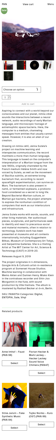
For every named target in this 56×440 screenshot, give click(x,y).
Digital (38, 294)
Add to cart (28, 104)
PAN (4, 4)
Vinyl (23, 297)
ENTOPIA (7, 297)
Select (14, 363)
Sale (16, 297)
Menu (51, 4)
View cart (28, 4)
